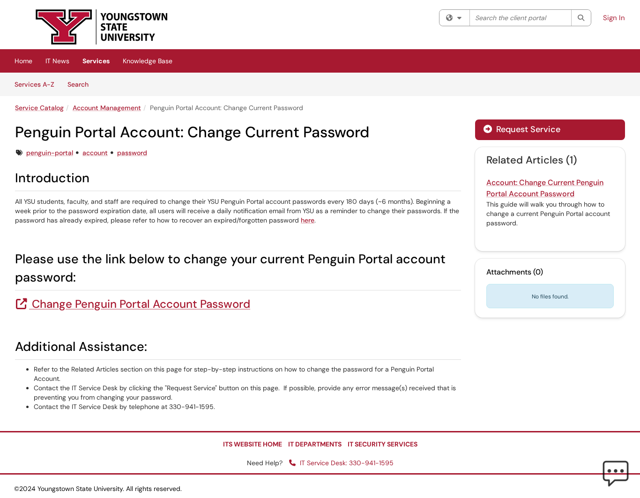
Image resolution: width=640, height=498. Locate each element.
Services (96, 61)
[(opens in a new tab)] (101, 27)
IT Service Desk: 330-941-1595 (346, 463)
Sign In (614, 17)
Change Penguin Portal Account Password (139, 304)
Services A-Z (34, 84)
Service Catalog (39, 108)
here (307, 220)
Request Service (527, 129)
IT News (57, 61)
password (132, 153)
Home (23, 61)
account (95, 153)
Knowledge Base (147, 61)
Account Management (107, 108)
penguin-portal (49, 153)
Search (81, 84)
